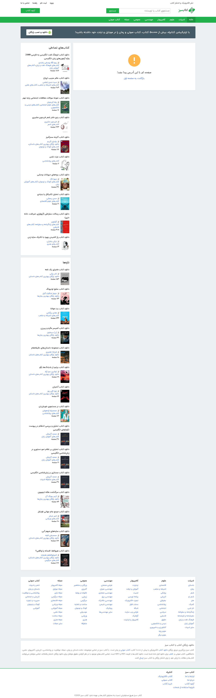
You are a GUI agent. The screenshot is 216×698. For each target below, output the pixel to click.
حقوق (164, 619)
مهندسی (149, 19)
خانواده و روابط (81, 593)
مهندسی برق (107, 596)
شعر (192, 593)
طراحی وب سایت (131, 612)
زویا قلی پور (52, 391)
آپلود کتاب (30, 10)
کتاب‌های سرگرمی (52, 560)
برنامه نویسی (133, 596)
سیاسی (163, 612)
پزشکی (163, 593)
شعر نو (191, 596)
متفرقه (84, 623)
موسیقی (83, 612)
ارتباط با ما (189, 676)
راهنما (34, 3)
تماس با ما (25, 3)
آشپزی (84, 589)
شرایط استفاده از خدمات (183, 687)
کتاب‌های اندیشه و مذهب (48, 85)
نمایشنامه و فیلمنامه (186, 616)
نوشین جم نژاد (51, 371)
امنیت (135, 593)
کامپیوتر (161, 19)
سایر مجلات (57, 623)
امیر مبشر (53, 516)
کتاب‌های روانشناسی (50, 161)
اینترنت (135, 585)
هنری (85, 619)
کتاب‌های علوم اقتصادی (49, 201)
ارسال (141, 658)
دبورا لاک (53, 179)
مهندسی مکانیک (105, 600)
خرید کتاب (167, 683)
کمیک (191, 604)
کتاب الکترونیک (165, 676)
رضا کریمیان (52, 102)
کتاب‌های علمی (31, 85)
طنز (192, 600)
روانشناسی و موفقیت (31, 593)
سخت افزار (134, 604)
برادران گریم (52, 141)
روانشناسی (161, 604)
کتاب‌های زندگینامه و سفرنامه (47, 224)
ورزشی (84, 616)
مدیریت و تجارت (33, 600)
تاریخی (163, 596)
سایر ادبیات (189, 627)
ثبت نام (43, 3)
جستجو (112, 10)
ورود (51, 3)
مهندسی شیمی (105, 604)
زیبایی (84, 596)
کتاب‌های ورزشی (52, 518)
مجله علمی (57, 612)
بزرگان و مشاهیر (80, 585)
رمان (192, 589)
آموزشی (36, 608)
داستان (191, 585)
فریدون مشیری (50, 122)
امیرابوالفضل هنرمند (49, 555)
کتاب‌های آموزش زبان (50, 436)
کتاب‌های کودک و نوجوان (49, 147)
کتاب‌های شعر (53, 124)
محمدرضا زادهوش (49, 410)
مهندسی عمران (106, 589)
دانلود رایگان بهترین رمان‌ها (48, 296)
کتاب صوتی (114, 19)
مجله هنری (57, 619)
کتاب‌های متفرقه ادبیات (49, 479)
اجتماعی (162, 608)
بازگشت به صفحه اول (134, 78)
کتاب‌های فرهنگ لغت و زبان (47, 65)
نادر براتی (53, 274)
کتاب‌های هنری (53, 244)
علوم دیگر (162, 635)
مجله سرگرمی (56, 596)
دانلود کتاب (163, 650)
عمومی (137, 19)
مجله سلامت (57, 616)
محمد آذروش (51, 434)
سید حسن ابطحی (50, 82)
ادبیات (182, 19)
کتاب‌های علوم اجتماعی (49, 105)
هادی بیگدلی (51, 313)
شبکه (136, 608)
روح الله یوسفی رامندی (47, 62)
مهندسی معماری (105, 593)
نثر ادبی (191, 608)
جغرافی (163, 600)
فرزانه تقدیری (51, 352)
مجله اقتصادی (56, 600)
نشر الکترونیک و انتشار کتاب (181, 3)
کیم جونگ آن (51, 496)
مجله (126, 19)
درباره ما (190, 680)
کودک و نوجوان (81, 608)
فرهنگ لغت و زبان (186, 619)
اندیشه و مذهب (159, 589)
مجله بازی (58, 593)
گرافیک (135, 616)
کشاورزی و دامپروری (158, 627)
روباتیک (109, 608)
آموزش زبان (189, 623)
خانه (191, 19)
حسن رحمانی (51, 198)
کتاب (171, 654)
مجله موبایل (57, 589)
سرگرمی (84, 600)
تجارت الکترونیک (131, 600)
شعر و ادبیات (34, 585)
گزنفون (54, 222)
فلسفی (163, 616)
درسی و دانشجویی (158, 623)
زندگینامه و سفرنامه (186, 612)
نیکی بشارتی (52, 241)
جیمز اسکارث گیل (50, 293)
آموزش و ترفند (132, 589)
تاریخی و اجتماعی (32, 596)
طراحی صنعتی (106, 585)
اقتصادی (162, 585)
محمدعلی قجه (51, 535)
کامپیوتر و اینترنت (131, 619)
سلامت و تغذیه (80, 604)
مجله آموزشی (56, 608)
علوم (172, 19)
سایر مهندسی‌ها (105, 612)
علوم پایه (162, 631)
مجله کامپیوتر (56, 585)
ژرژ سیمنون (52, 332)
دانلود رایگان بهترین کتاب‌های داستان (44, 144)
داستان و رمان (34, 589)
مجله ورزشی (57, 604)
